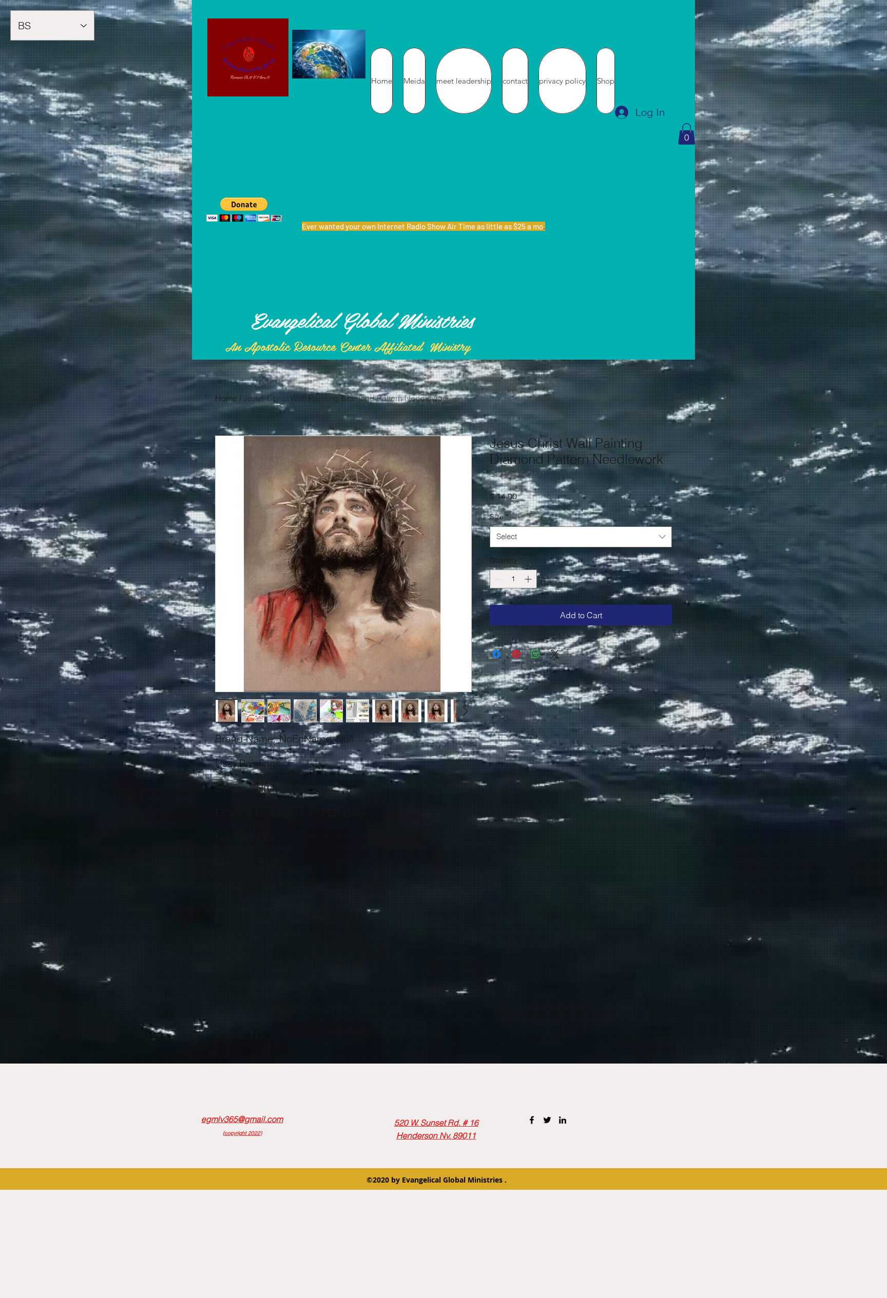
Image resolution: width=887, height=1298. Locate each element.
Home (226, 398)
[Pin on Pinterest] (516, 654)
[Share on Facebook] (496, 654)
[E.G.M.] (532, 1120)
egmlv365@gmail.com (242, 1119)
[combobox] (581, 536)
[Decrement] (497, 579)
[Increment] (529, 579)
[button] (687, 134)
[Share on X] (555, 654)
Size (499, 516)
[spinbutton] (513, 579)
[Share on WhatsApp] (535, 654)
